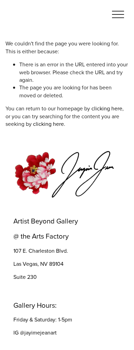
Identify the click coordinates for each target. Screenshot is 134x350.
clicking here (106, 108)
